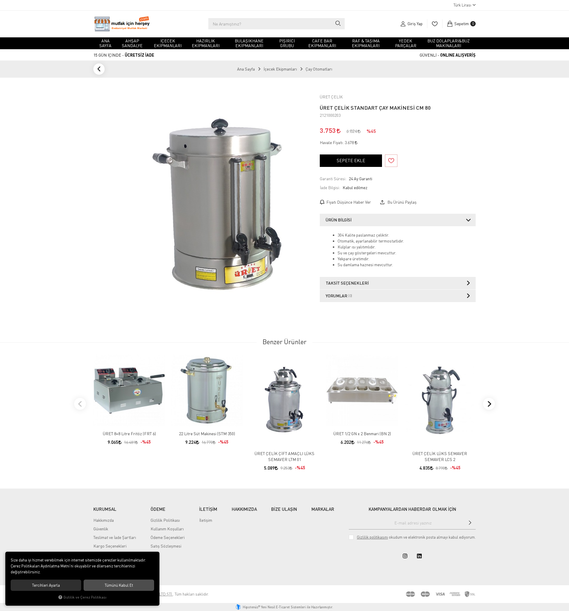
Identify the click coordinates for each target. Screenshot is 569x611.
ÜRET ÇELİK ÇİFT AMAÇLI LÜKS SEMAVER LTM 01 (284, 456)
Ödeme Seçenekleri (168, 537)
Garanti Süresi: (333, 178)
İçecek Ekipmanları (168, 43)
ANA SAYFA (105, 43)
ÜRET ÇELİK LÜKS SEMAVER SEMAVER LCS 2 (440, 456)
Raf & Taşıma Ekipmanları (366, 43)
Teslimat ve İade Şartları (114, 537)
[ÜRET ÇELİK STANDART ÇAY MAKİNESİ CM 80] (220, 205)
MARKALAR (322, 509)
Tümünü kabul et (119, 585)
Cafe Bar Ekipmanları (322, 43)
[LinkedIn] (419, 555)
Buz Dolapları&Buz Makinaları (448, 43)
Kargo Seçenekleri (110, 545)
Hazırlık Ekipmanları (206, 43)
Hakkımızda (103, 520)
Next (489, 404)
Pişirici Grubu (287, 43)
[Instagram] (405, 555)
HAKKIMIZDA (244, 509)
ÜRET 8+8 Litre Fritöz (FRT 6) (129, 433)
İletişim (205, 520)
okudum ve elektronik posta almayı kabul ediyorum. (416, 537)
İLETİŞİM (208, 509)
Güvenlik (100, 528)
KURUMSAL (104, 509)
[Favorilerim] (434, 23)
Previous (80, 404)
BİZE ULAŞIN (284, 509)
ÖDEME (158, 509)
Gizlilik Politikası (165, 520)
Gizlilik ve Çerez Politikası (84, 597)
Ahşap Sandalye (132, 43)
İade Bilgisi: (330, 187)
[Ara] (337, 23)
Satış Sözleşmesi (166, 545)
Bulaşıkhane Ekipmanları (249, 43)
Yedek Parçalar (405, 43)
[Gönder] (470, 522)
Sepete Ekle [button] (351, 160)
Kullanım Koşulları (167, 528)
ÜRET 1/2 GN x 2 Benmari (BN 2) (362, 433)
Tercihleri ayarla (46, 585)
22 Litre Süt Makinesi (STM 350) (207, 433)
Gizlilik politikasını (372, 537)
